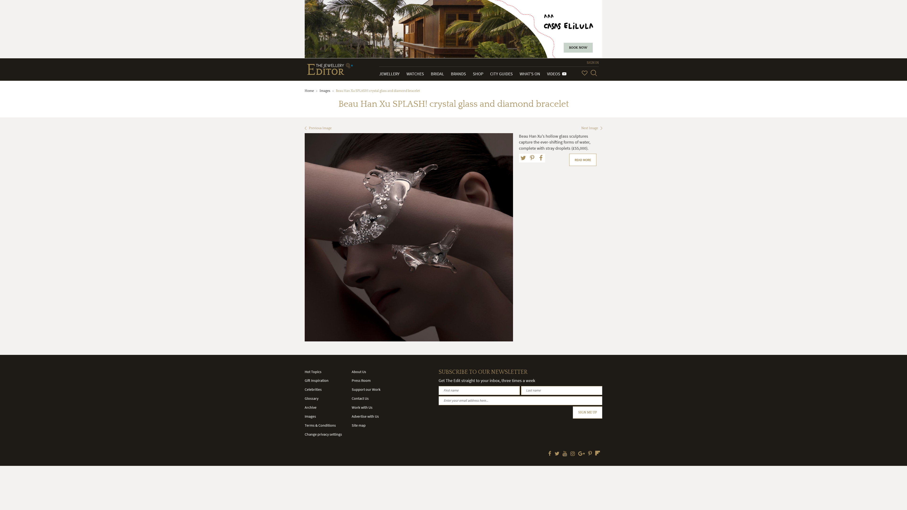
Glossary (311, 398)
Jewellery (389, 73)
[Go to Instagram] (572, 454)
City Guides (501, 73)
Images (325, 91)
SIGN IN (593, 63)
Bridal (437, 73)
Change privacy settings (323, 434)
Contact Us (360, 398)
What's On (530, 73)
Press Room (361, 380)
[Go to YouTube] (565, 454)
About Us (359, 371)
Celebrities (313, 389)
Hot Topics (313, 371)
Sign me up (587, 412)
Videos (554, 73)
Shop (478, 73)
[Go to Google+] (581, 454)
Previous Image (320, 128)
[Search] (594, 73)
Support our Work (366, 389)
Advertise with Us (365, 416)
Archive (311, 407)
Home (309, 91)
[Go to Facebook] (549, 454)
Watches (415, 73)
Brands (458, 73)
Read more (583, 160)
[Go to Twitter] (557, 454)
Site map (359, 425)
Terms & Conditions (320, 425)
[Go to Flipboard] (597, 453)
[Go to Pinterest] (590, 454)
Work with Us (362, 407)
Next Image (589, 128)
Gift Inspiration (317, 380)
